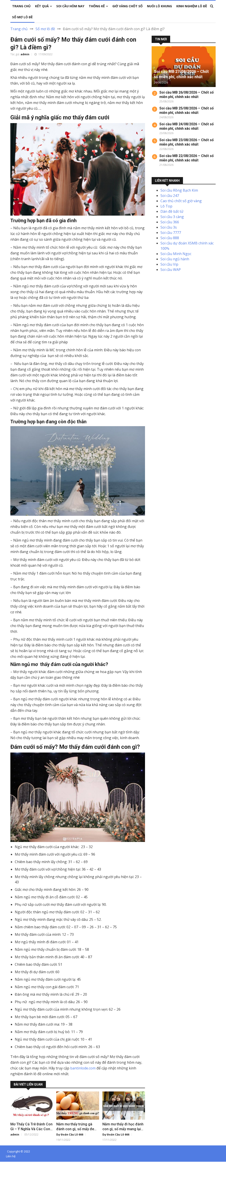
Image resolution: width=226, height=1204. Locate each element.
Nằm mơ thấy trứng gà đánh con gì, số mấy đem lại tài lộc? (76, 1129)
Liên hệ (10, 1156)
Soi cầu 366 (169, 222)
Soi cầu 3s (168, 227)
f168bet (19, 1169)
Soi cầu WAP (170, 269)
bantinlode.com (83, 1068)
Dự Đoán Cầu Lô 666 (69, 1134)
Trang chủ (19, 28)
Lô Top (166, 206)
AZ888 (5, 1164)
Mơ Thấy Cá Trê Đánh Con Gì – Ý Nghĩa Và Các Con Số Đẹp (31, 1129)
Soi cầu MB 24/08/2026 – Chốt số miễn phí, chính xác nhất (186, 126)
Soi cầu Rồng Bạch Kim (179, 190)
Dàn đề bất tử (171, 211)
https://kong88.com (16, 1180)
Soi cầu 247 (169, 195)
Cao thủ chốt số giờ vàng (181, 200)
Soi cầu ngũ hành (174, 259)
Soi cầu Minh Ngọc (175, 253)
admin (25, 54)
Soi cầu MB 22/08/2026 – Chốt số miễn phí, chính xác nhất (186, 158)
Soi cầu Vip (169, 264)
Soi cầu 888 (169, 237)
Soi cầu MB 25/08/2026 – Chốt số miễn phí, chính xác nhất (186, 110)
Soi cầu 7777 (170, 232)
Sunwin (19, 1164)
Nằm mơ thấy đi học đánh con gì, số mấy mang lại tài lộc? (122, 1129)
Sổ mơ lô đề (45, 28)
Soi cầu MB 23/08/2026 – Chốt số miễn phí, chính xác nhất (186, 142)
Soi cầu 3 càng (172, 216)
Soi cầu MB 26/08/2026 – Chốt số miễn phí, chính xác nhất (186, 94)
